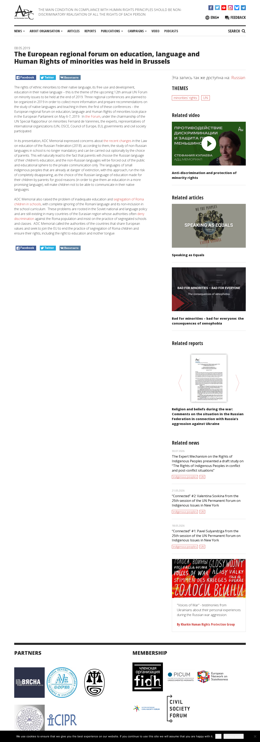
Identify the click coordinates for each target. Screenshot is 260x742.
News (18, 31)
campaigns (136, 31)
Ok (218, 736)
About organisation (45, 31)
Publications (111, 31)
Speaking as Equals (188, 255)
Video (155, 31)
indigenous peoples (185, 477)
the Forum (92, 116)
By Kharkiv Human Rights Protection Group (206, 624)
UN (205, 98)
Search (234, 31)
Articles (73, 31)
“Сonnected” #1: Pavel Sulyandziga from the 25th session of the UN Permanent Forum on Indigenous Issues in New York (206, 536)
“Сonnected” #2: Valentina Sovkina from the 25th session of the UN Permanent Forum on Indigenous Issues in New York (206, 501)
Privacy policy (233, 736)
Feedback (238, 17)
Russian (238, 77)
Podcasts (171, 31)
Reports (90, 31)
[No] (255, 736)
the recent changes (117, 141)
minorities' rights (185, 98)
